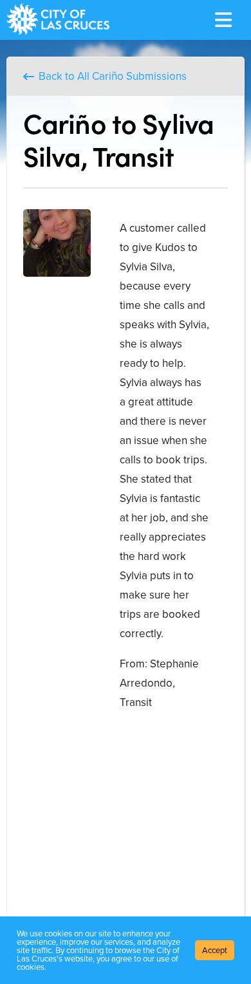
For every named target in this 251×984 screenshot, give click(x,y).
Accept (214, 950)
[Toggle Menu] (223, 20)
